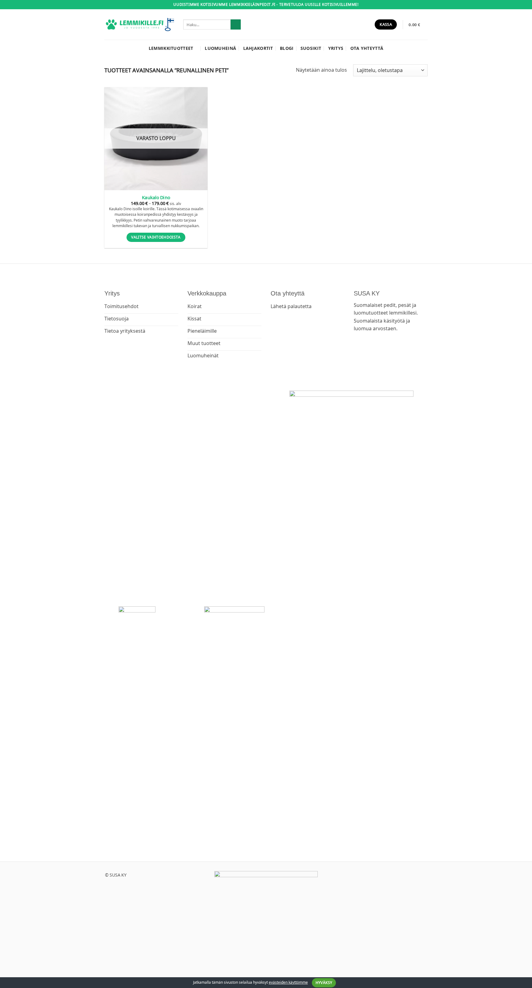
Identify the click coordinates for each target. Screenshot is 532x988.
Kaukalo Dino (156, 197)
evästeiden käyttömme (288, 982)
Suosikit (310, 48)
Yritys (336, 48)
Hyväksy (324, 982)
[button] (418, 24)
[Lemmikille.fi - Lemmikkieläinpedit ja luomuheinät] (139, 24)
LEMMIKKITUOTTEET (171, 48)
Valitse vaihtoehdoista (156, 237)
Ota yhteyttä (366, 48)
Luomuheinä (220, 48)
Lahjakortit (258, 48)
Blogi (286, 48)
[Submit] (236, 24)
